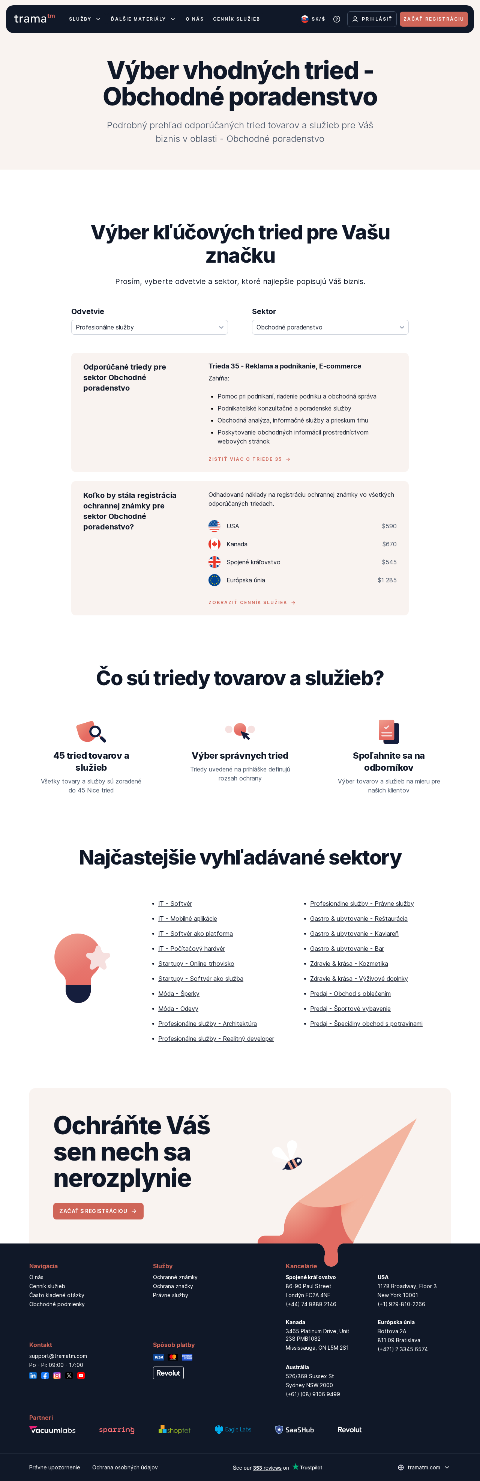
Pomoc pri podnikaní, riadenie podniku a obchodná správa (297, 396)
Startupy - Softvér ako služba (200, 978)
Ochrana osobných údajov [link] (125, 1467)
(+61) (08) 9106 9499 (313, 1394)
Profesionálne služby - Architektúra (207, 1023)
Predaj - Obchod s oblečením (350, 993)
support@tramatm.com (58, 1356)
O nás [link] (36, 1277)
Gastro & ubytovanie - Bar (347, 948)
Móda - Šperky (179, 993)
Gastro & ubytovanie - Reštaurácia (359, 918)
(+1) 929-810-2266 (401, 1304)
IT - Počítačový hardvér (191, 948)
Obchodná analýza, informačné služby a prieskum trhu (293, 420)
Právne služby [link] (170, 1295)
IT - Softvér (175, 903)
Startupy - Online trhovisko (196, 963)
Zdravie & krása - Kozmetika (349, 963)
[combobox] (150, 327)
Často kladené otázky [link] (56, 1295)
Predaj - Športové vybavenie (350, 1008)
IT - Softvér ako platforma (195, 933)
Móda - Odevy (178, 1008)
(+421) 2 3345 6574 (403, 1349)
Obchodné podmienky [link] (57, 1304)
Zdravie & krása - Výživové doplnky (359, 978)
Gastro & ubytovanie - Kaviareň (354, 933)
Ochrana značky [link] (173, 1286)
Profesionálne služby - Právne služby (362, 903)
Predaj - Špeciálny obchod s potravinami (366, 1023)
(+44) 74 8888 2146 (311, 1304)
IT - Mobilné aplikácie (187, 918)
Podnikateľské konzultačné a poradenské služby (284, 408)
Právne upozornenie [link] (54, 1467)
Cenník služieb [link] (47, 1286)
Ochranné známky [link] (175, 1277)
